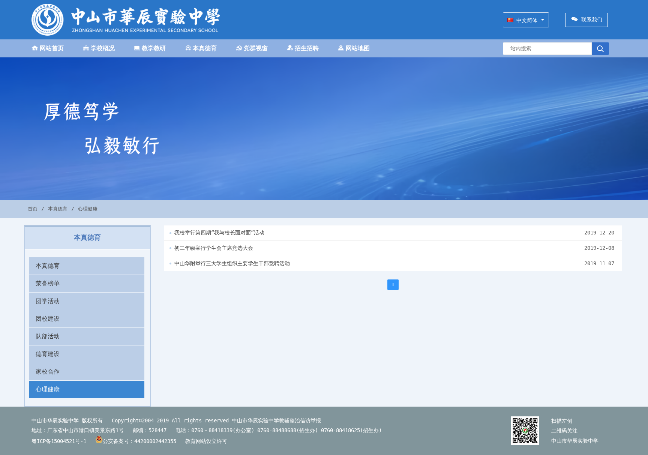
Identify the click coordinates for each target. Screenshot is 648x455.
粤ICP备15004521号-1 (59, 441)
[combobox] (526, 19)
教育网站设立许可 (209, 441)
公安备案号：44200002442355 (141, 441)
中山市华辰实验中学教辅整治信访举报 (276, 420)
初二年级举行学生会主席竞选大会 (213, 248)
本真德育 (58, 209)
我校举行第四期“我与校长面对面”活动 (219, 233)
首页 (33, 209)
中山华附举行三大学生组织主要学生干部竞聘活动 (232, 263)
